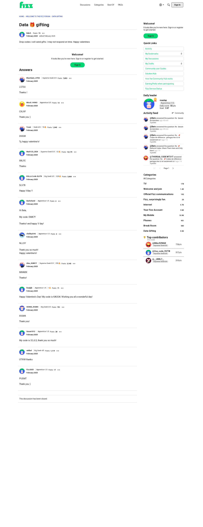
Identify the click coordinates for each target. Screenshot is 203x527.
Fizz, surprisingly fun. (163, 199)
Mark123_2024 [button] (32, 152)
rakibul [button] (29, 351)
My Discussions (152, 59)
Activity (148, 49)
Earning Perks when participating (159, 84)
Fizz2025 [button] (30, 370)
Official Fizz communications (163, 194)
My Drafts (163, 64)
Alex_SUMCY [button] (31, 263)
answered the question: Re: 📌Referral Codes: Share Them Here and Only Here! (166, 148)
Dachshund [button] (30, 201)
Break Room (163, 225)
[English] (26, 5)
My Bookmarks (163, 54)
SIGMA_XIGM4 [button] (32, 307)
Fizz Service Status (153, 89)
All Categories (149, 178)
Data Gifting (163, 231)
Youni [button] (28, 127)
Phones (163, 220)
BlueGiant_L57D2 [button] (33, 78)
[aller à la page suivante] (173, 168)
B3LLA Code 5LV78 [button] (34, 176)
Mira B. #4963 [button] (31, 103)
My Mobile (163, 215)
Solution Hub (150, 73)
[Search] (168, 4)
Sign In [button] (77, 65)
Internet (163, 204)
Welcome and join (163, 189)
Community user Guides (155, 69)
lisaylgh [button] (29, 288)
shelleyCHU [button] (31, 234)
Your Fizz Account (163, 210)
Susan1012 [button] (30, 331)
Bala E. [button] (28, 33)
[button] (22, 34)
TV (163, 183)
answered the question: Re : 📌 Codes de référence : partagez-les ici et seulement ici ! (165, 137)
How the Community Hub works (159, 79)
